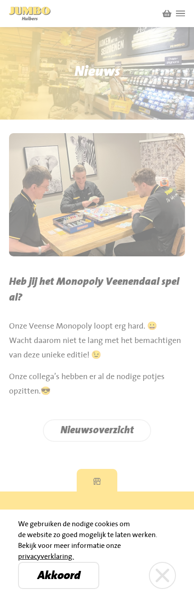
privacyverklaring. (46, 556)
